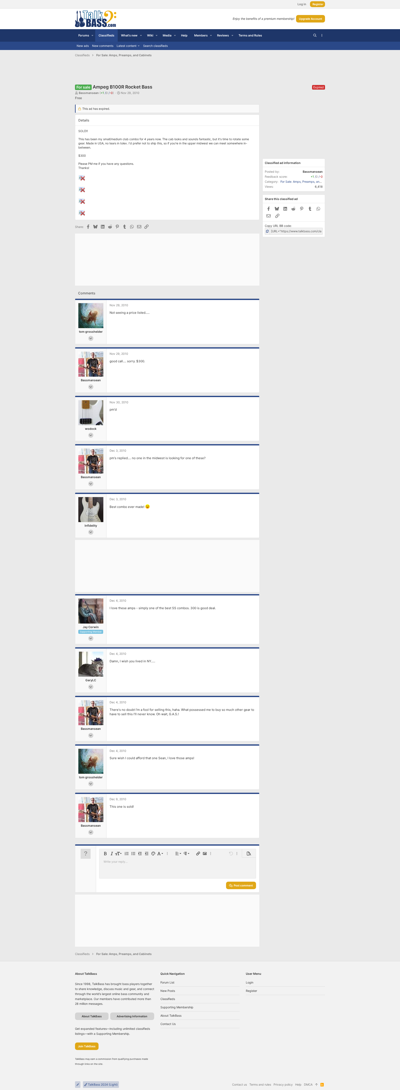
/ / (107, 93)
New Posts (167, 990)
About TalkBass (170, 1015)
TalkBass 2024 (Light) (102, 1084)
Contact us (168, 1024)
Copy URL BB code (278, 226)
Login (249, 982)
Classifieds (167, 999)
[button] (92, 35)
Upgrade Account (310, 18)
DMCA (308, 1084)
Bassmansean (89, 93)
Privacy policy (283, 1084)
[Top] (316, 1084)
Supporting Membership (176, 1007)
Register (251, 990)
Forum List (167, 982)
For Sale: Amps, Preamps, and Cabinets (307, 181)
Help (298, 1084)
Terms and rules (260, 1084)
